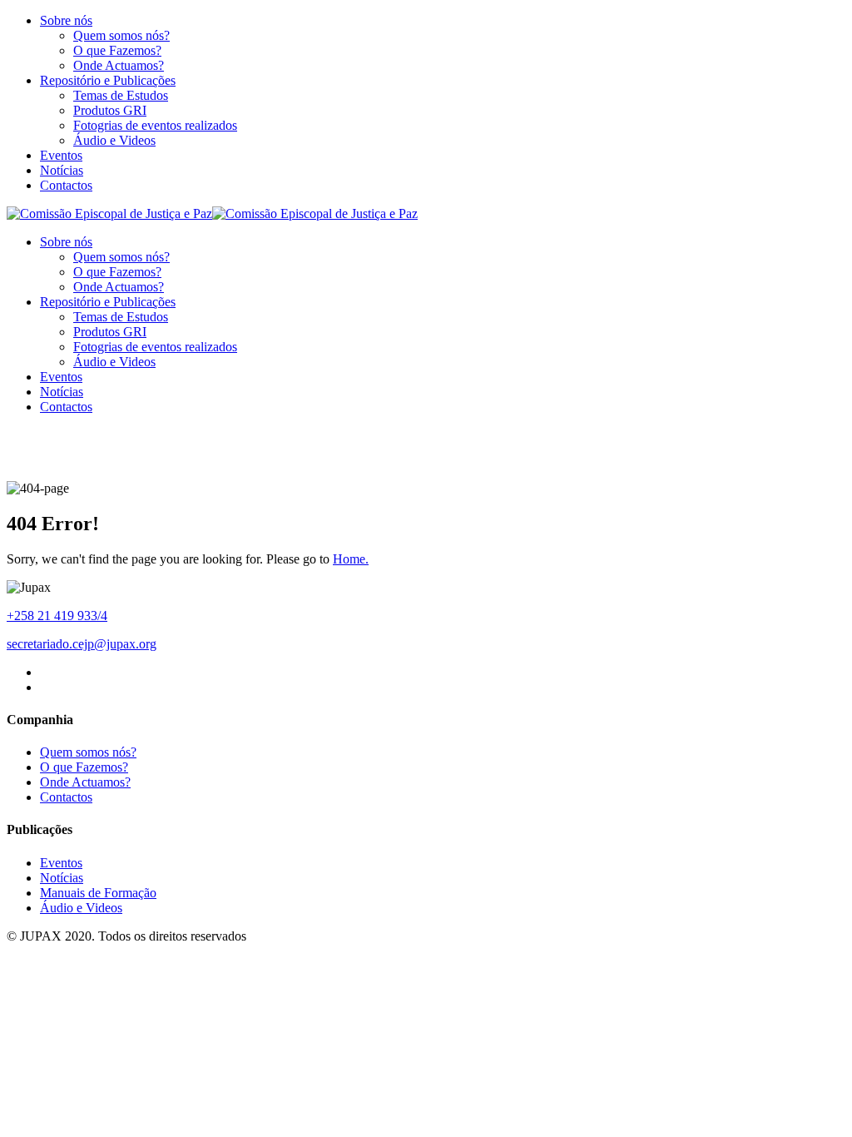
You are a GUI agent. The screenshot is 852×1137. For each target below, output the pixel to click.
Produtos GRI (109, 110)
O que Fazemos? (117, 50)
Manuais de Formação (98, 893)
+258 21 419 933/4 (57, 615)
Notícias (61, 170)
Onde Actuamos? (118, 65)
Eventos (61, 155)
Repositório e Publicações (108, 80)
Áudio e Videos (114, 140)
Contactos (66, 185)
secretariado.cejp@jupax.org (81, 644)
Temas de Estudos (120, 95)
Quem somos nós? (121, 35)
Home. (351, 559)
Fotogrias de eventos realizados (155, 125)
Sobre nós (66, 20)
